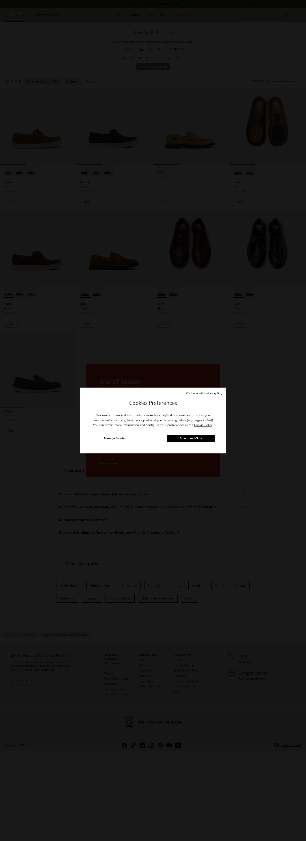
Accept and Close (191, 438)
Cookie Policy (203, 425)
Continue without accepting (204, 393)
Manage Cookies (115, 438)
